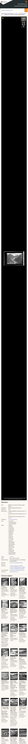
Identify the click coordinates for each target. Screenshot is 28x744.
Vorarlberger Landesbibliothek (7, 13)
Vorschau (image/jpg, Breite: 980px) (17, 568)
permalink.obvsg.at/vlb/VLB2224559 (17, 570)
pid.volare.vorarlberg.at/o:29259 (16, 562)
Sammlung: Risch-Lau (14, 571)
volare (16, 13)
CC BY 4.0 (11, 556)
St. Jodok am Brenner (13, 519)
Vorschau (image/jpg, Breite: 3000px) (17, 567)
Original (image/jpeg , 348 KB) (16, 565)
